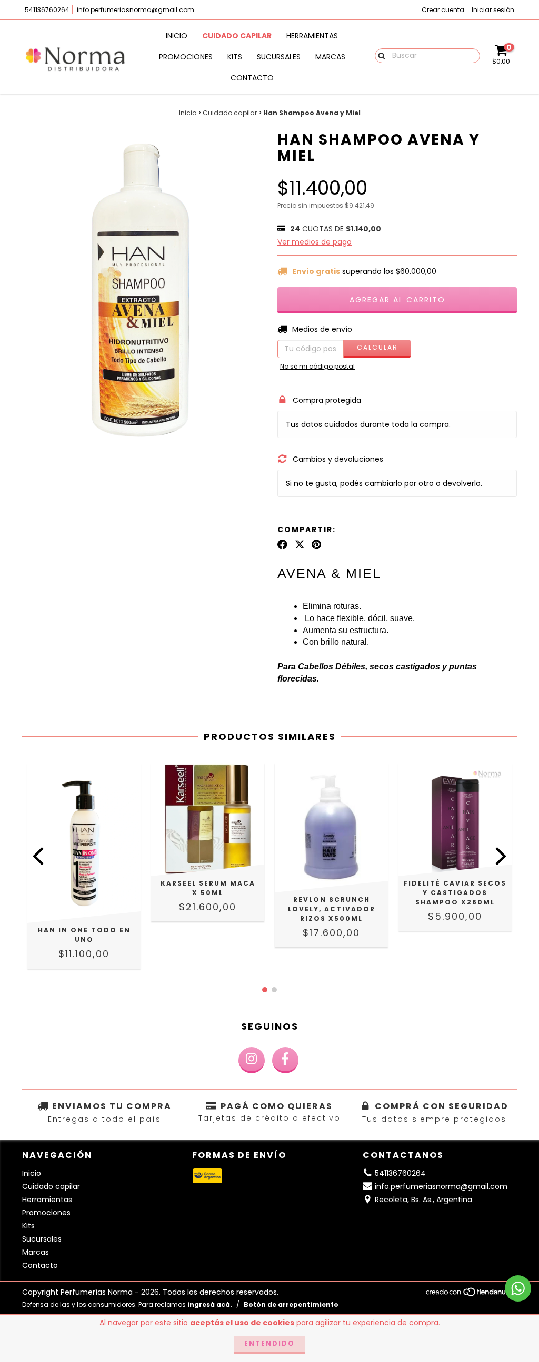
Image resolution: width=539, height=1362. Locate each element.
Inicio (176, 36)
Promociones (186, 57)
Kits (234, 57)
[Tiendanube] (471, 1294)
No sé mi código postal (317, 366)
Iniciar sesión (493, 9)
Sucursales (279, 57)
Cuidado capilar (237, 36)
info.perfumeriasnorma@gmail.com (135, 9)
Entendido (269, 1343)
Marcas (330, 57)
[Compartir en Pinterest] (316, 544)
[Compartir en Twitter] (300, 544)
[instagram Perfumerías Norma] (251, 1060)
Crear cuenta (443, 9)
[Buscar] (379, 55)
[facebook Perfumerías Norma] (285, 1060)
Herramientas (312, 36)
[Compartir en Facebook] (282, 544)
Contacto (252, 78)
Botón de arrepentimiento (291, 1304)
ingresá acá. (209, 1304)
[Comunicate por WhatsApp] (518, 1288)
